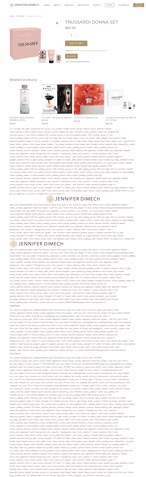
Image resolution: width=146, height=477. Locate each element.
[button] (57, 23)
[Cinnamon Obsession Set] (89, 99)
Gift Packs (20, 16)
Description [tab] (71, 56)
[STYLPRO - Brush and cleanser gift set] (57, 99)
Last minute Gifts (88, 51)
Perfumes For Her (101, 51)
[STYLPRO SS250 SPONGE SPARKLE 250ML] (25, 99)
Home (12, 16)
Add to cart (76, 43)
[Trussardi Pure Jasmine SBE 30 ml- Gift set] (121, 99)
